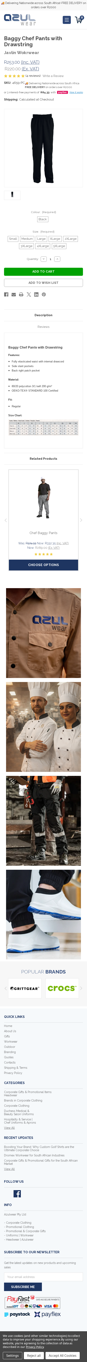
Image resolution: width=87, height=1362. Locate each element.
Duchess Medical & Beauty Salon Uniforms (19, 1112)
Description (43, 315)
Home (8, 1026)
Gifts (7, 1036)
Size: (43, 231)
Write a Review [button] (53, 76)
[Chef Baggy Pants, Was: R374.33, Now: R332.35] (43, 497)
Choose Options (43, 565)
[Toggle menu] (67, 20)
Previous (5, 520)
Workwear (10, 1041)
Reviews (43, 327)
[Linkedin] (36, 294)
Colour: (43, 212)
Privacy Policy (13, 1073)
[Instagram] (26, 1193)
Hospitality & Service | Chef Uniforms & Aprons (20, 1121)
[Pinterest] (44, 294)
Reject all (34, 1355)
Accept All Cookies (62, 1355)
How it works (76, 92)
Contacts (10, 1062)
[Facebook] (6, 294)
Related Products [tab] (43, 458)
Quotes (9, 1057)
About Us (10, 1031)
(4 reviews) (33, 76)
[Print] (21, 294)
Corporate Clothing (16, 1105)
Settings (12, 1355)
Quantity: (33, 259)
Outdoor (9, 1046)
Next (81, 520)
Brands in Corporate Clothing (23, 1100)
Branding (10, 1052)
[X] (29, 294)
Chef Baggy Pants (43, 533)
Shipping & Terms (15, 1067)
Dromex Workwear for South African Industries (34, 1155)
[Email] (14, 294)
